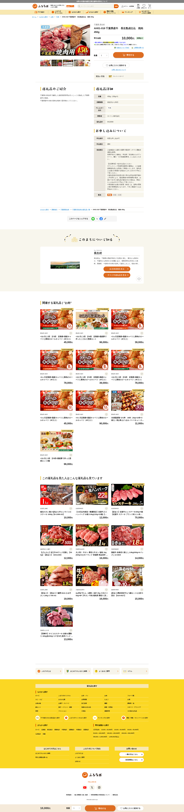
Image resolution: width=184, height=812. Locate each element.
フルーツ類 (130, 695)
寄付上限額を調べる (41, 757)
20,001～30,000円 (119, 729)
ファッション (62, 711)
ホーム (34, 17)
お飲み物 (38, 703)
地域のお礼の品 (86, 707)
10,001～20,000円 (106, 729)
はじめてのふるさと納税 (42, 753)
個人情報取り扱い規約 (81, 795)
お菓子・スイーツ (63, 703)
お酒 (128, 699)
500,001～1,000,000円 (100, 737)
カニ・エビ (38, 699)
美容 (36, 711)
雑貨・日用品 (108, 707)
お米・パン (84, 695)
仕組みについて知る (122, 47)
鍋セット (38, 707)
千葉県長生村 (65, 209)
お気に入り (144, 8)
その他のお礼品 (132, 711)
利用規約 (68, 795)
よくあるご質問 (79, 757)
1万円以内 (96, 729)
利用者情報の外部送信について (100, 795)
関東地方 (54, 209)
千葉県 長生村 (99, 25)
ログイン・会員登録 (129, 6)
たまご (106, 699)
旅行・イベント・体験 (65, 707)
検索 (116, 6)
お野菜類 (84, 699)
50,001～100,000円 (99, 733)
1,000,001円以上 (114, 737)
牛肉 (57, 17)
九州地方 (38, 734)
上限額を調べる (139, 47)
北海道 (43, 729)
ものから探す (43, 17)
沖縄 (44, 734)
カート (149, 8)
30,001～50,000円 (132, 729)
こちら (125, 44)
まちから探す (44, 209)
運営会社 (115, 795)
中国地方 (79, 729)
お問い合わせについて (119, 70)
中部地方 (64, 729)
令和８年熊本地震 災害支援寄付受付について (92, 1)
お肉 (52, 17)
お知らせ (77, 761)
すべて (37, 695)
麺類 (105, 703)
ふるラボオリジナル (64, 695)
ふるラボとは (79, 753)
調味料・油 (130, 703)
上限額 (138, 8)
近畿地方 (71, 729)
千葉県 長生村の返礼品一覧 (81, 209)
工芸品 (83, 711)
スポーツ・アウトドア (134, 707)
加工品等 (84, 703)
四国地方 (86, 729)
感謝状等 (107, 711)
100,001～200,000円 (113, 733)
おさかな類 (61, 699)
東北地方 (50, 729)
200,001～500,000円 (128, 733)
